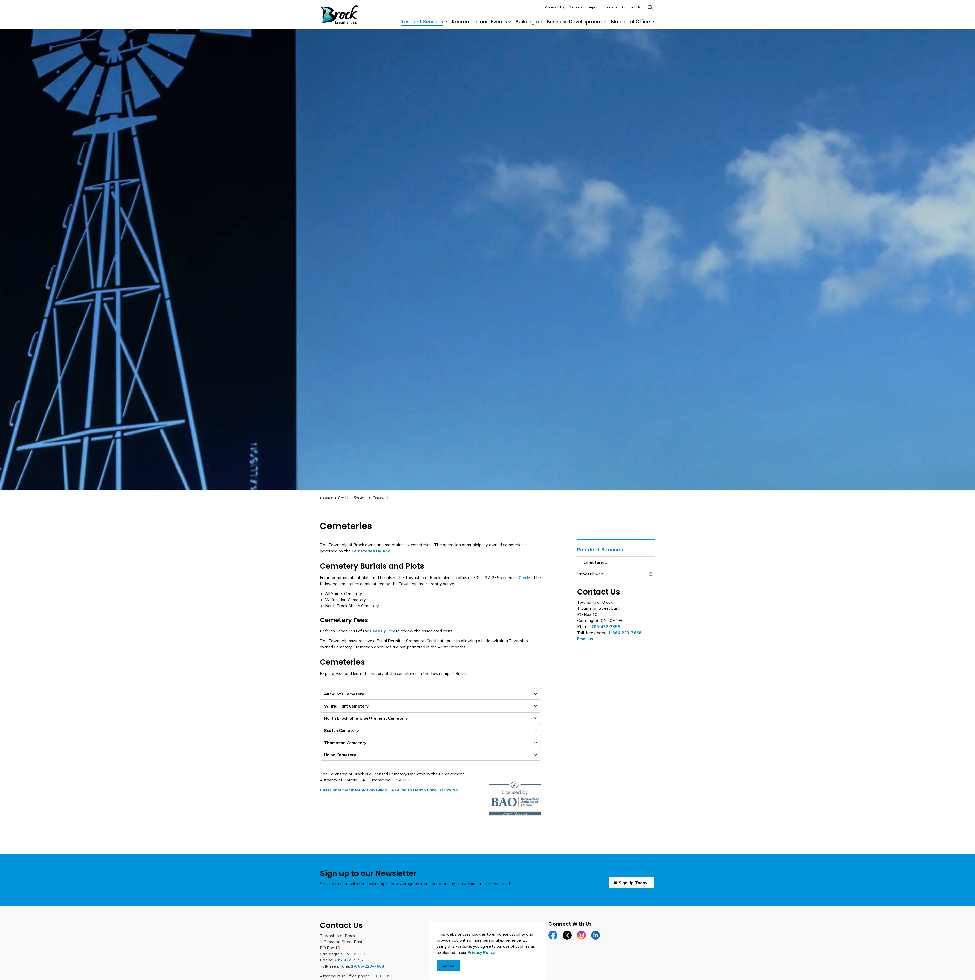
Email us (585, 638)
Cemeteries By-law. (371, 550)
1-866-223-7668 (624, 632)
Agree (448, 965)
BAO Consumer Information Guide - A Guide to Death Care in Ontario (389, 789)
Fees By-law (382, 630)
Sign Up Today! (633, 882)
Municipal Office (630, 21)
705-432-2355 (605, 626)
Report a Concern (602, 7)
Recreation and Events (479, 21)
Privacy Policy (481, 952)
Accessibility (555, 7)
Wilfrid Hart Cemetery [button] (346, 706)
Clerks (525, 577)
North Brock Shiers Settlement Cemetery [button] (366, 718)
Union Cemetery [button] (340, 754)
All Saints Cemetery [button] (344, 693)
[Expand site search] (650, 7)
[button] (611, 574)
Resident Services (422, 21)
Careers (576, 7)
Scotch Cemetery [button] (341, 730)
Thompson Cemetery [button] (345, 742)
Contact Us (631, 7)
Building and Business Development (559, 21)
